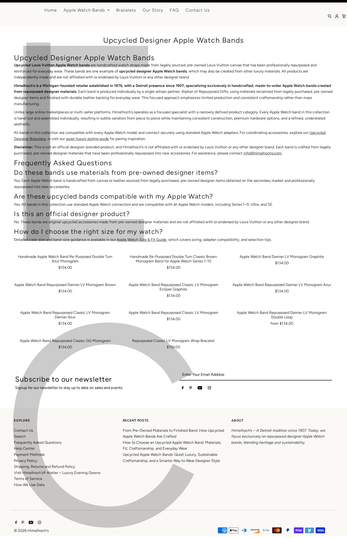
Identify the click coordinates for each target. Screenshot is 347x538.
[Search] (330, 16)
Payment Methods (29, 454)
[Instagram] (209, 389)
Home (50, 10)
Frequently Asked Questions (37, 442)
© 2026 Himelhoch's (31, 530)
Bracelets (126, 10)
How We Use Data (29, 484)
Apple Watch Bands (84, 10)
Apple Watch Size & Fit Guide (141, 239)
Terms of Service (28, 478)
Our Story (153, 10)
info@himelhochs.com (262, 153)
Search (20, 436)
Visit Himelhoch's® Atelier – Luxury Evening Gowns (57, 472)
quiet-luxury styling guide (87, 139)
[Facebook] (183, 389)
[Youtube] (200, 389)
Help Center (24, 448)
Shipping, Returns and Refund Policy (44, 466)
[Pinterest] (190, 389)
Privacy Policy (25, 460)
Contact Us (198, 10)
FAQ (174, 10)
